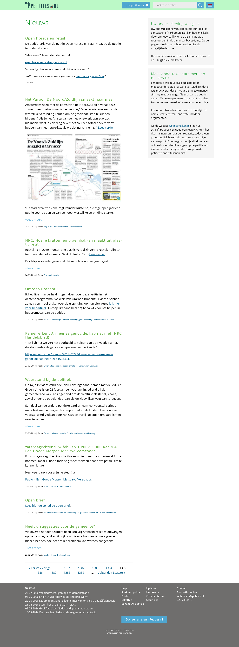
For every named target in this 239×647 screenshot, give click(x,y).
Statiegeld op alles (52, 275)
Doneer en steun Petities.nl (144, 619)
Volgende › (105, 572)
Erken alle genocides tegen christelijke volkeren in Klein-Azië (71, 365)
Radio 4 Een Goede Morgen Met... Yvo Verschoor (58, 479)
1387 (53, 572)
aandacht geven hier (90, 76)
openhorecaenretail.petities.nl (46, 62)
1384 (109, 568)
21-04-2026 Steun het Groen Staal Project (50, 604)
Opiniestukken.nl (179, 125)
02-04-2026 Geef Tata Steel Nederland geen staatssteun (59, 608)
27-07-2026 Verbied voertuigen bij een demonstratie (57, 593)
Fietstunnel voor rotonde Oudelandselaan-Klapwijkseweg (69, 433)
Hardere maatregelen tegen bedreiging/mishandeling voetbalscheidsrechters (79, 319)
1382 (81, 568)
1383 (95, 568)
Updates (151, 588)
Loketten (126, 599)
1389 (81, 572)
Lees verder (106, 127)
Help (124, 588)
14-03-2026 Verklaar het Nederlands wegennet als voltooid (61, 612)
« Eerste (34, 568)
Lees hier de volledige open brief (47, 505)
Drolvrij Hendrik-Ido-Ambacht (57, 555)
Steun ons (152, 599)
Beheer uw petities (132, 603)
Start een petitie (131, 592)
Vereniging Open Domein (119, 633)
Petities (125, 596)
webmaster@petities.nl (190, 596)
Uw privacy (152, 592)
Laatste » (119, 572)
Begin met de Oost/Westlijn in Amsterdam (63, 226)
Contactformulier (187, 592)
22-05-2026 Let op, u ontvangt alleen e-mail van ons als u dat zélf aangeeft (70, 600)
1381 (67, 568)
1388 (67, 572)
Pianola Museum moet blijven (57, 486)
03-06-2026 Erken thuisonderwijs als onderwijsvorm (56, 597)
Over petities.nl (155, 596)
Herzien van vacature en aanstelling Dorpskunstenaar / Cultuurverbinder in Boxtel (81, 512)
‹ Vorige (45, 568)
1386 (39, 572)
